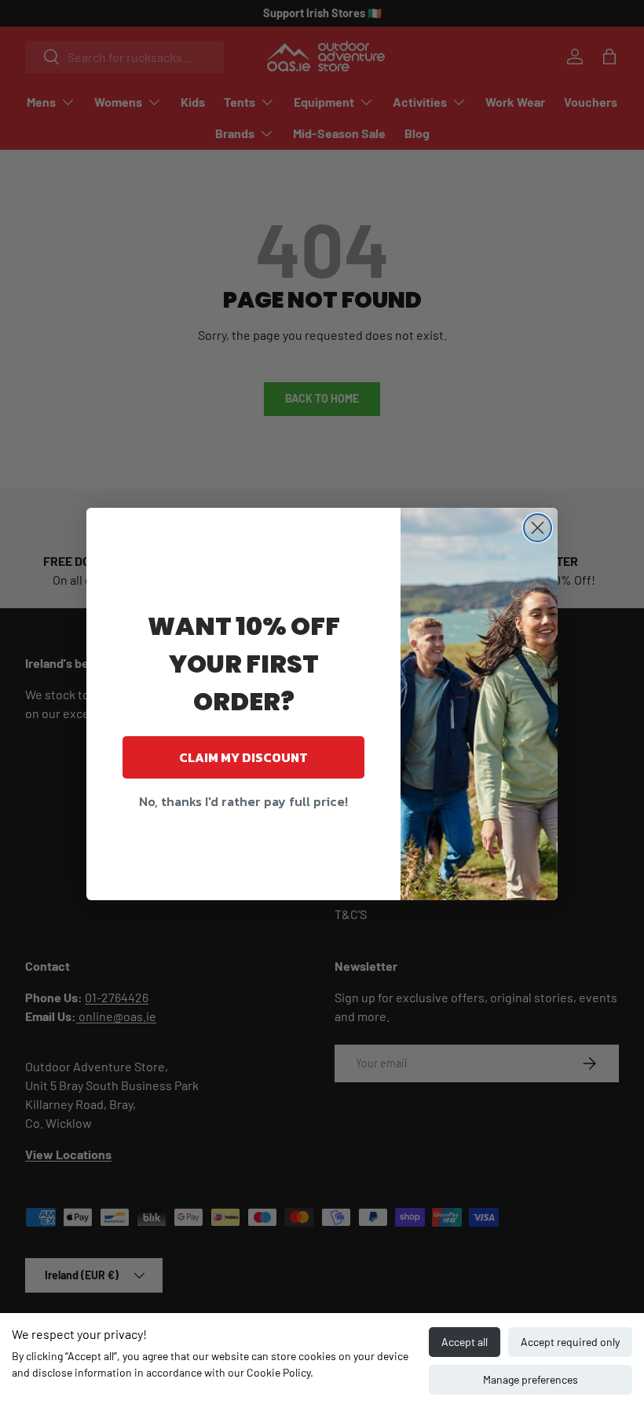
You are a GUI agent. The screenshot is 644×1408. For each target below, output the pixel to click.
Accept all (464, 1341)
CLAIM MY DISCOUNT (243, 757)
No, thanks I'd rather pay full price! (243, 801)
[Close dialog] (537, 528)
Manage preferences (530, 1379)
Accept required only (570, 1341)
